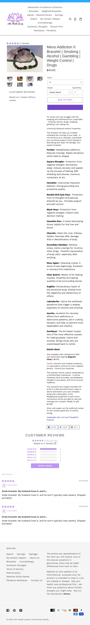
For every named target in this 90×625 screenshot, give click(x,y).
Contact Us (36, 580)
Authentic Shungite (16, 565)
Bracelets (11, 561)
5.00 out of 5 (51, 440)
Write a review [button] (45, 466)
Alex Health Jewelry (22, 619)
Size (49, 77)
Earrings (21, 554)
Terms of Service (14, 569)
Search (9, 554)
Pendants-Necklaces (16, 580)
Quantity (76, 87)
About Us (34, 558)
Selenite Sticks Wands (17, 576)
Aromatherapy (27, 561)
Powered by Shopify (40, 619)
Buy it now (65, 107)
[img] (8, 481)
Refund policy (13, 573)
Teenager (33, 554)
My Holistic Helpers (16, 558)
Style (50, 87)
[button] (13, 43)
